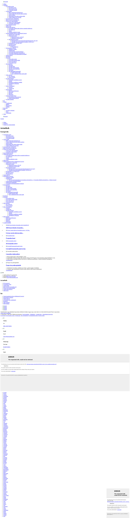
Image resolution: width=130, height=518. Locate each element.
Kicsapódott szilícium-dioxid (15, 97)
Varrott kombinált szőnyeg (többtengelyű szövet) (16, 33)
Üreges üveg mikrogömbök (12, 21)
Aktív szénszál (9, 75)
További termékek (10, 99)
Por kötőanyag (12, 29)
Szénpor (10, 84)
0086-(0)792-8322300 (11, 276)
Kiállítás (7, 106)
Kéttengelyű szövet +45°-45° (17, 37)
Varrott (10, 30)
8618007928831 (6, 347)
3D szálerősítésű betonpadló (15, 71)
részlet (11, 260)
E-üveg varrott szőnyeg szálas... (14, 233)
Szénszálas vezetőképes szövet (15, 79)
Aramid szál (11, 88)
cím (4, 275)
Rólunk (4, 101)
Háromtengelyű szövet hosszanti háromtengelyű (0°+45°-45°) (24, 40)
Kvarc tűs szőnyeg (13, 61)
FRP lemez (11, 94)
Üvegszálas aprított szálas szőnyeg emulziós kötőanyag (20, 28)
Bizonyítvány (9, 105)
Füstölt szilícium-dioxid (14, 98)
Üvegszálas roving (10, 6)
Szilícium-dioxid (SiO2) (11, 95)
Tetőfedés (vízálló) (13, 49)
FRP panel (11, 92)
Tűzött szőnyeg (9, 55)
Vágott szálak (9, 11)
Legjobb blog (39, 314)
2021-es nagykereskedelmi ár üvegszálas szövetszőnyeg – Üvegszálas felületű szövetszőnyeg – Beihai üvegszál (32, 180)
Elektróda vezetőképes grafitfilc (15, 82)
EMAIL (5, 277)
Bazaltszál (8, 56)
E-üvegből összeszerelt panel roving (15, 248)
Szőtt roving (8, 26)
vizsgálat (8, 260)
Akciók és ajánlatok (10, 110)
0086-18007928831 (7, 326)
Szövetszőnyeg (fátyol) (11, 48)
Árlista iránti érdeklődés (6, 313)
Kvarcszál (8, 57)
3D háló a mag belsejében (14, 68)
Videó (4, 114)
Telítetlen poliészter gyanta (14, 32)
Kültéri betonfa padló (15, 72)
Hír (4, 100)
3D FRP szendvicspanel (14, 67)
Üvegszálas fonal (10, 238)
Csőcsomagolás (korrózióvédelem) (16, 51)
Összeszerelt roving (13, 8)
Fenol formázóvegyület (11, 24)
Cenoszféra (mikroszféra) (14, 23)
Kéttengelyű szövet (13, 35)
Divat (7, 111)
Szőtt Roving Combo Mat (14, 34)
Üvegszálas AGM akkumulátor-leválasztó (17, 54)
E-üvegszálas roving (10, 315)
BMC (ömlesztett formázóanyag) (16, 12)
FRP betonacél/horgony (14, 90)
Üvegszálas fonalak (13, 10)
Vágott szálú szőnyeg (10, 27)
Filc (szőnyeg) (12, 76)
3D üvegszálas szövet (11, 243)
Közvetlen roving (12, 7)
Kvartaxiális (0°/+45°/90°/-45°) (15, 43)
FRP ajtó (10, 93)
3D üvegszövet (9, 64)
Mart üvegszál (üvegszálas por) (12, 19)
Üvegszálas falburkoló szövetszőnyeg (17, 53)
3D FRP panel (12, 66)
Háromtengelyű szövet (13, 39)
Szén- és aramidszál (10, 86)
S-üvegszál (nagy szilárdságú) (12, 18)
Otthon (4, 4)
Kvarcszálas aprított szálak (14, 60)
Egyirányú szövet (12, 44)
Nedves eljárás (12, 15)
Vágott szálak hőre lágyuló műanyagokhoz (18, 13)
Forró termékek (26, 314)
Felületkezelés (12, 50)
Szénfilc (10, 81)
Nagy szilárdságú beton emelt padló (19, 73)
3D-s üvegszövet (24, 315)
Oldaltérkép (32, 314)
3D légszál (11, 70)
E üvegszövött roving (33, 315)
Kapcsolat (5, 108)
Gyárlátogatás (9, 103)
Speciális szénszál (10, 78)
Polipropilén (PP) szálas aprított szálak (17, 16)
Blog (4, 109)
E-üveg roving (41, 315)
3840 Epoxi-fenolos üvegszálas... (15, 227)
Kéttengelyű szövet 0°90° (16, 38)
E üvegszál (3, 315)
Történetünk (8, 113)
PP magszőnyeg (12, 45)
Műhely (7, 104)
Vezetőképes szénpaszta (14, 83)
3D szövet (11, 65)
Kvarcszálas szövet (13, 59)
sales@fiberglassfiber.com (12, 277)
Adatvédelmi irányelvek (47, 314)
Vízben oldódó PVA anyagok (15, 17)
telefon (4, 276)
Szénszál (10, 87)
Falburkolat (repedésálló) (11, 182)
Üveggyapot (17, 315)
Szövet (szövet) (12, 77)
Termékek (5, 5)
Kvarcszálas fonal (12, 62)
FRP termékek (9, 89)
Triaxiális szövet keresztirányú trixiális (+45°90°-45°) (22, 42)
